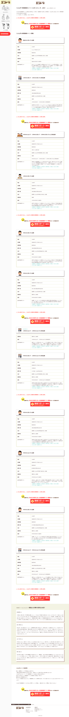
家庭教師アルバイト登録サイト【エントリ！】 (19, 704)
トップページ (28, 708)
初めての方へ (28, 709)
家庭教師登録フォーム (38, 708)
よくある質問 (28, 712)
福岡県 (29, 704)
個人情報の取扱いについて (38, 709)
